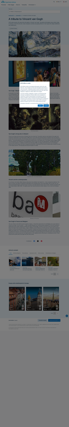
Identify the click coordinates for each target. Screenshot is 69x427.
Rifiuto (40, 105)
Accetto (46, 105)
